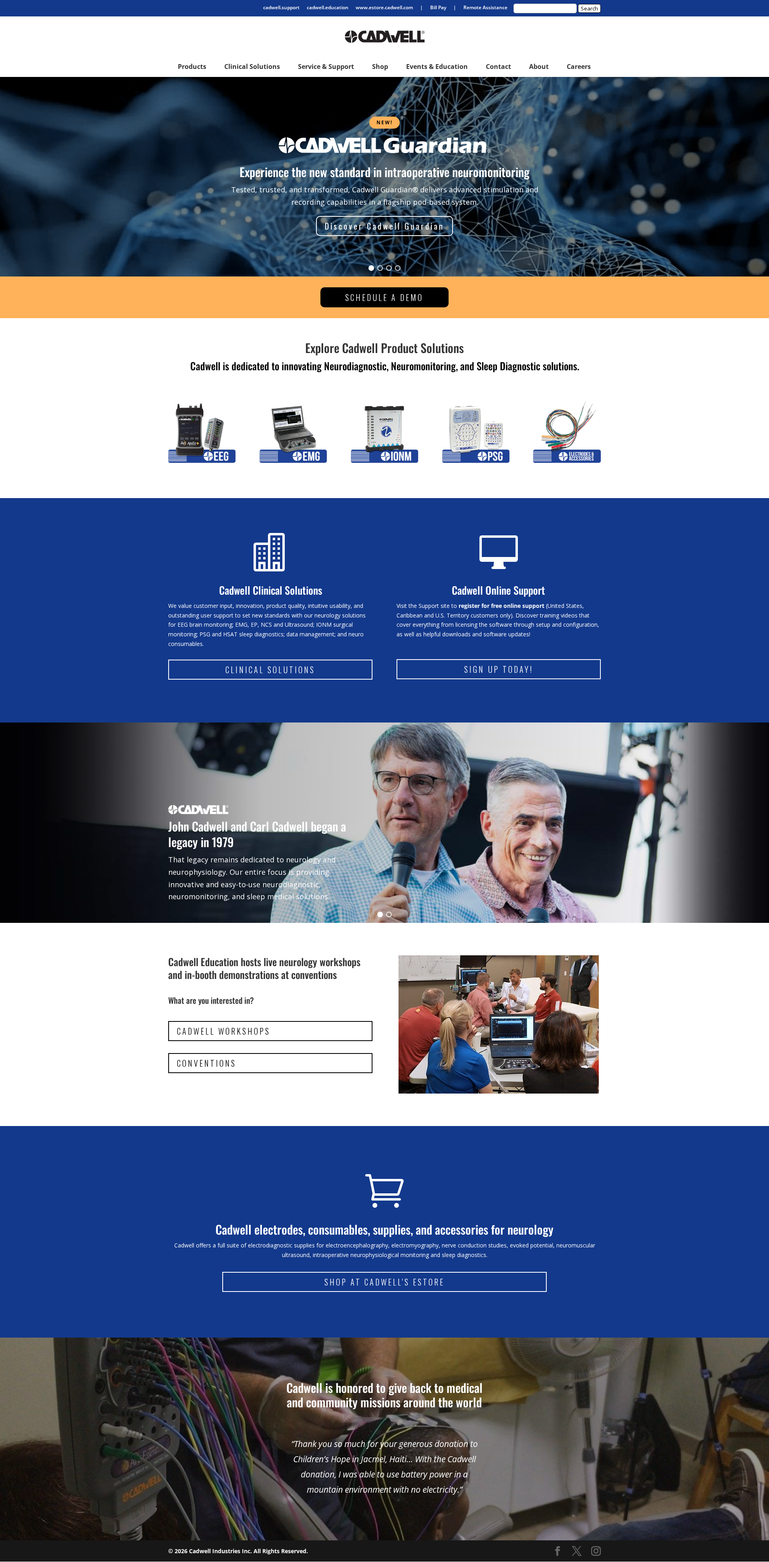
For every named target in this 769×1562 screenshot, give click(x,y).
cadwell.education (327, 8)
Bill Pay (438, 8)
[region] (384, 176)
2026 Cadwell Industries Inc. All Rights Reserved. (241, 1551)
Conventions (206, 1063)
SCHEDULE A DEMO (384, 297)
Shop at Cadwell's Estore (384, 1282)
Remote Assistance (485, 8)
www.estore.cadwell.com (384, 8)
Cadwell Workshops (223, 1031)
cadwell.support (281, 8)
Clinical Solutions (270, 670)
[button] (371, 268)
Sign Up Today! (498, 669)
